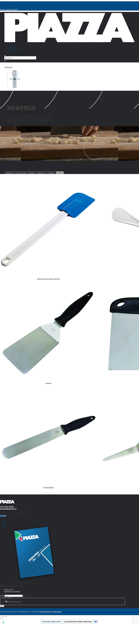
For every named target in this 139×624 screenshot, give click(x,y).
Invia (2, 606)
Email (2, 596)
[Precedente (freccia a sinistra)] (1, 618)
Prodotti (11, 45)
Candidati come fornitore (12, 591)
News (10, 52)
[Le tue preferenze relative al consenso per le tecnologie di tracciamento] (3, 622)
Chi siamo (11, 47)
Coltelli (15, 77)
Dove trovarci (13, 49)
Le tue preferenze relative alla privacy (78, 621)
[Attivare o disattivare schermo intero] (2, 616)
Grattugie (51, 173)
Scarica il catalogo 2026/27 (8, 9)
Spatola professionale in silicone (48, 279)
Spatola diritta (48, 487)
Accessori (14, 86)
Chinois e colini (21, 173)
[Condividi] (4, 616)
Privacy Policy (45, 611)
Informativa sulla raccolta (51, 621)
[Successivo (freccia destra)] (2, 618)
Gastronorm (41, 173)
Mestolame (9, 173)
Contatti (3, 516)
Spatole (59, 173)
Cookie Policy (56, 611)
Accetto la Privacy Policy (14, 601)
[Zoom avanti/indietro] (1, 616)
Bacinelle (32, 173)
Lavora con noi (8, 589)
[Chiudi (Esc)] (6, 616)
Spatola (48, 383)
